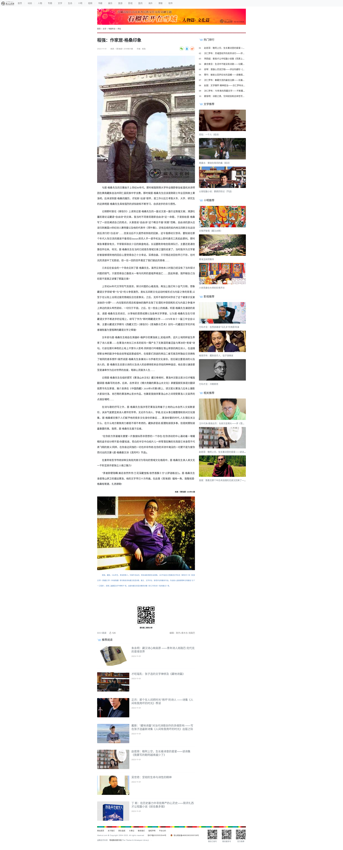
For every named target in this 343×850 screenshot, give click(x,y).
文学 (104, 29)
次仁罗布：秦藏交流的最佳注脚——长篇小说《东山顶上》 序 (233, 80)
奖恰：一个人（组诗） (209, 134)
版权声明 (151, 831)
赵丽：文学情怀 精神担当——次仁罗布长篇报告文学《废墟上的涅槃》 (237, 85)
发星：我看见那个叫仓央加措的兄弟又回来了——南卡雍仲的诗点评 (231, 480)
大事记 (131, 831)
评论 (119, 29)
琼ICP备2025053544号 (157, 835)
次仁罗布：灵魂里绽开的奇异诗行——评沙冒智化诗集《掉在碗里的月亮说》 (240, 53)
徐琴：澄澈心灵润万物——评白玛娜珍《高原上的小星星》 (232, 69)
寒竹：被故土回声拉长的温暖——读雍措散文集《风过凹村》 (233, 74)
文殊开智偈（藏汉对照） (211, 230)
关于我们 (111, 831)
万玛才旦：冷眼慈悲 (208, 384)
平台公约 (162, 831)
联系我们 (141, 831)
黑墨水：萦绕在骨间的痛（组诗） (215, 163)
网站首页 (100, 831)
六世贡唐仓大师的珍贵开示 (212, 287)
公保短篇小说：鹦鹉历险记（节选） (216, 191)
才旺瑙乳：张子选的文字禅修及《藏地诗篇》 (158, 674)
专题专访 (111, 29)
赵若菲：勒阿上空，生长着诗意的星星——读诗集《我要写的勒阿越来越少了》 (241, 48)
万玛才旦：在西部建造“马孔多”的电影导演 (219, 327)
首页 (99, 29)
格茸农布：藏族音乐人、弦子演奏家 (216, 355)
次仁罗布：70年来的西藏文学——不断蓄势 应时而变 (229, 90)
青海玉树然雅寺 (206, 259)
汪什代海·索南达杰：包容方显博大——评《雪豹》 (223, 423)
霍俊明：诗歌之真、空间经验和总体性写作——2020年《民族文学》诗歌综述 (241, 96)
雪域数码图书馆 (115, 840)
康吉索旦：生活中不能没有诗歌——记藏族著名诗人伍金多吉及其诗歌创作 (239, 64)
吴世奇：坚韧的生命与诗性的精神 (151, 777)
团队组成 (121, 831)
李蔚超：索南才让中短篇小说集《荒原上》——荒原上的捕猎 (233, 58)
